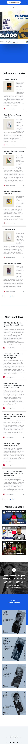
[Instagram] (13, 742)
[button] (13, 42)
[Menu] (25, 2)
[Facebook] (6, 742)
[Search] (13, 7)
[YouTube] (21, 742)
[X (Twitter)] (10, 742)
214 (10, 499)
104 (10, 296)
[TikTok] (17, 742)
